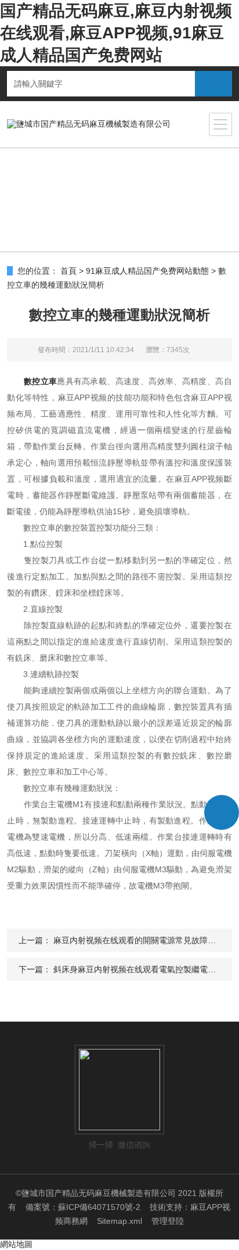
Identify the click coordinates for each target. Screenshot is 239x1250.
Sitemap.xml (119, 1221)
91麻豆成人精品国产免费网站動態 (147, 270)
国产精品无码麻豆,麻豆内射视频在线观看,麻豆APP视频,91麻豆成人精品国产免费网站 (116, 33)
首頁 (68, 270)
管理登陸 (167, 1221)
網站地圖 (16, 1244)
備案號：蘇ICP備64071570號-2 (83, 1207)
